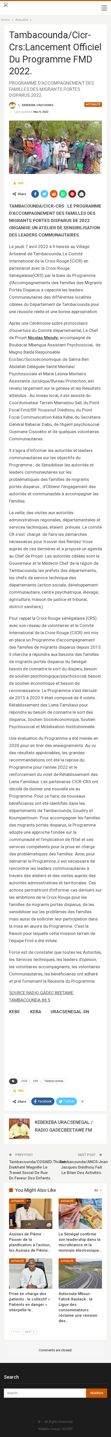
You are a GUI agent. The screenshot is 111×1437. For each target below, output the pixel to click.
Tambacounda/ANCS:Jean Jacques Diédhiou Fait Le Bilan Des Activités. (83, 1167)
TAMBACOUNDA (53, 1081)
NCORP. (67, 1429)
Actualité (93, 104)
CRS (35, 1081)
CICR (24, 1081)
